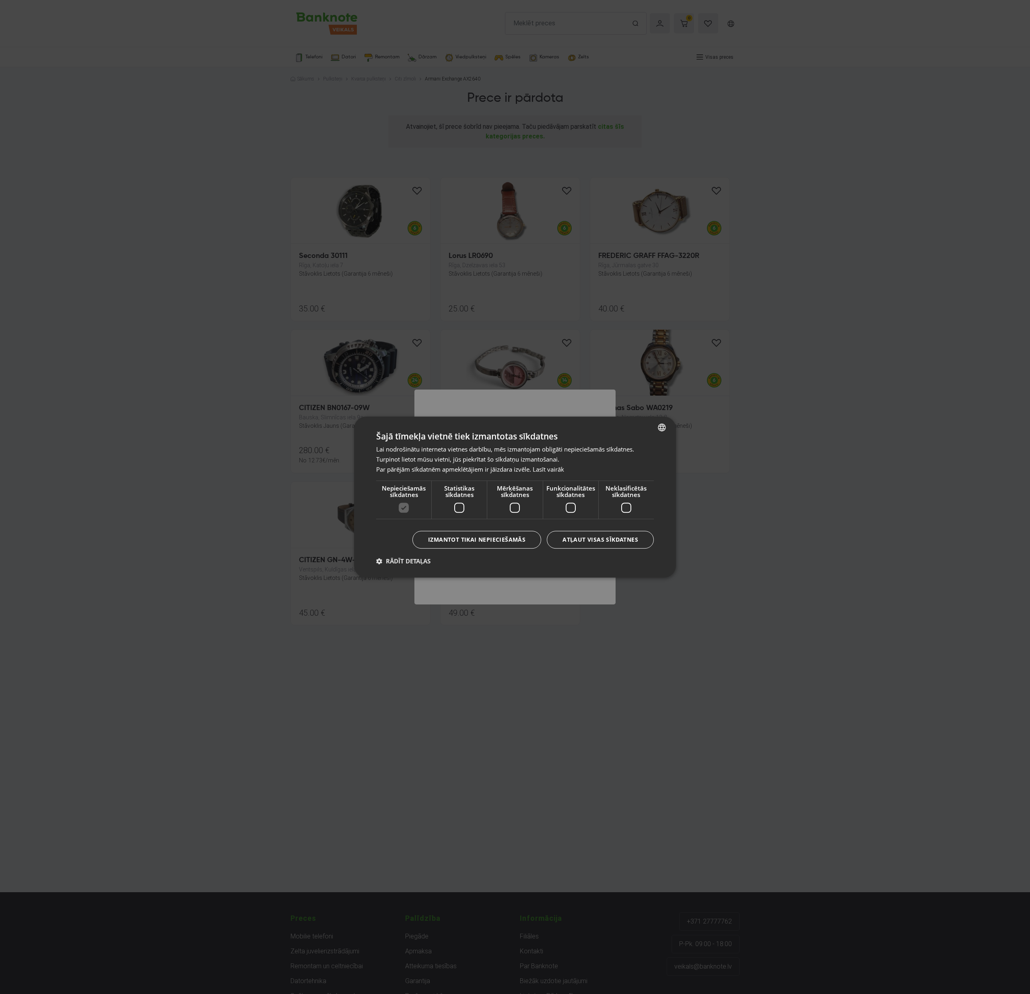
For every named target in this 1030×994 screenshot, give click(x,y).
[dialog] (515, 497)
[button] (403, 561)
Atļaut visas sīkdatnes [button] (600, 539)
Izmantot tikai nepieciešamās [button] (476, 539)
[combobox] (662, 427)
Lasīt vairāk (548, 469)
